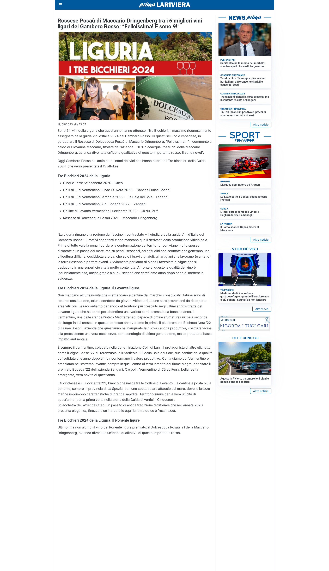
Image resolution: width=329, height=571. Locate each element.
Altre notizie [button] (261, 124)
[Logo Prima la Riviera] (164, 5)
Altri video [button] (262, 309)
